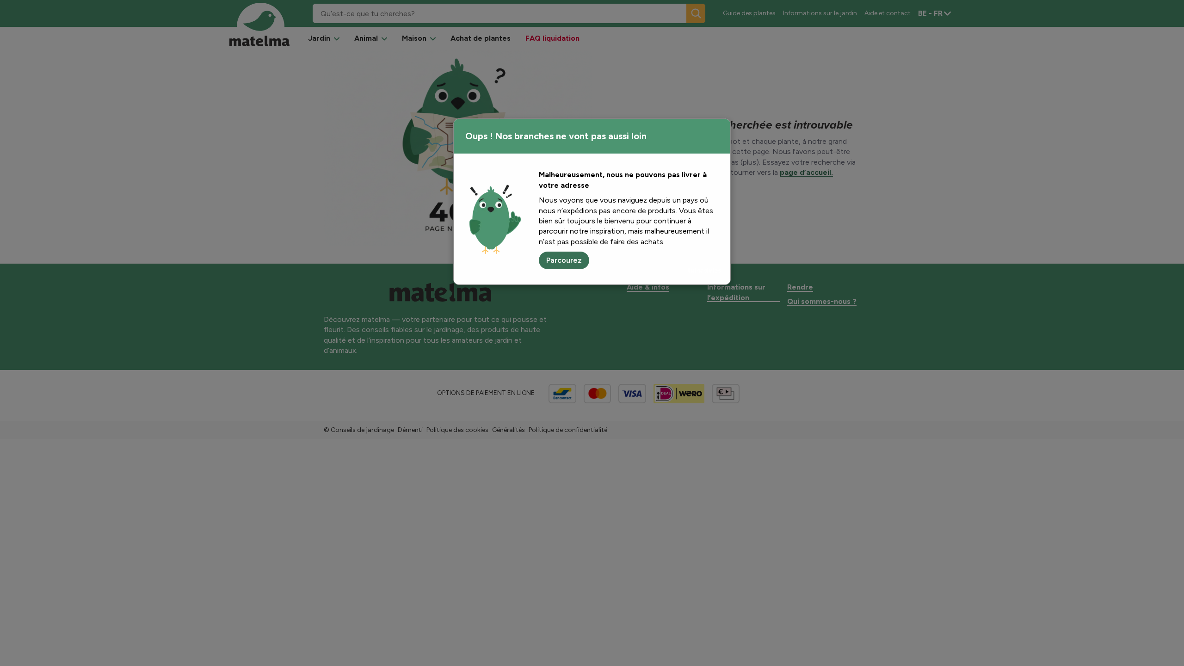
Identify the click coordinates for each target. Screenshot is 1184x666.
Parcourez (564, 260)
